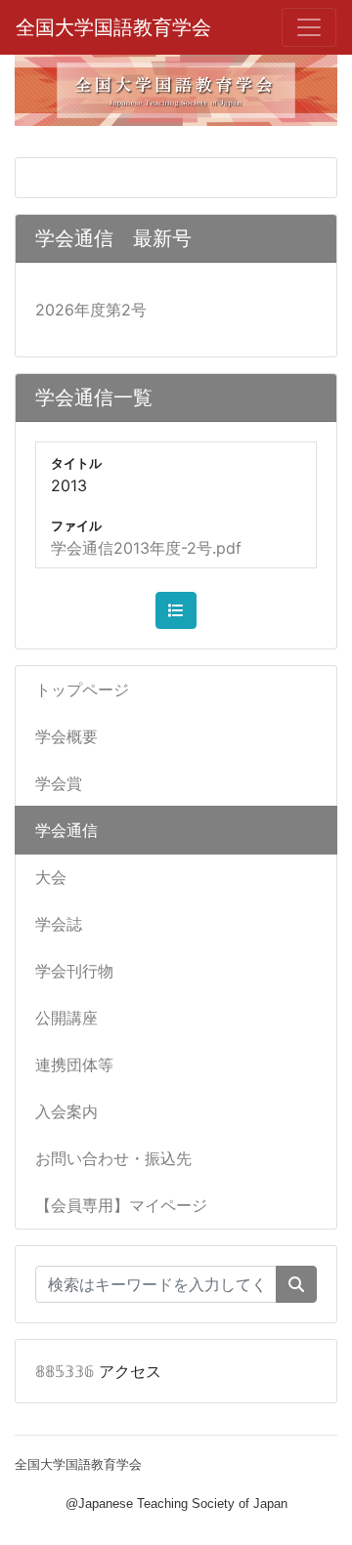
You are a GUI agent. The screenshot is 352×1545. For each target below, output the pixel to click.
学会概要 (66, 736)
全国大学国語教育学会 (113, 27)
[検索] (296, 1284)
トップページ (82, 689)
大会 (50, 877)
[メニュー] (309, 27)
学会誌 (58, 924)
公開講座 (66, 1017)
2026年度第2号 (91, 309)
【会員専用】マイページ (121, 1205)
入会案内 (66, 1111)
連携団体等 (74, 1064)
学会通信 (66, 830)
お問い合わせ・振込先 (113, 1158)
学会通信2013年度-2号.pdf (146, 548)
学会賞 (58, 783)
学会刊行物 (74, 971)
